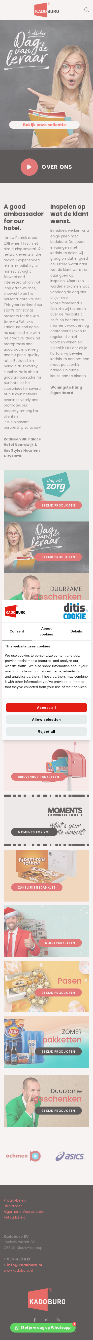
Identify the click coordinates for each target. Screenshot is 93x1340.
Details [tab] (76, 631)
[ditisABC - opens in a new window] (75, 611)
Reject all (46, 731)
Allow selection (46, 720)
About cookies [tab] (46, 631)
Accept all (46, 708)
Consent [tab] (17, 631)
